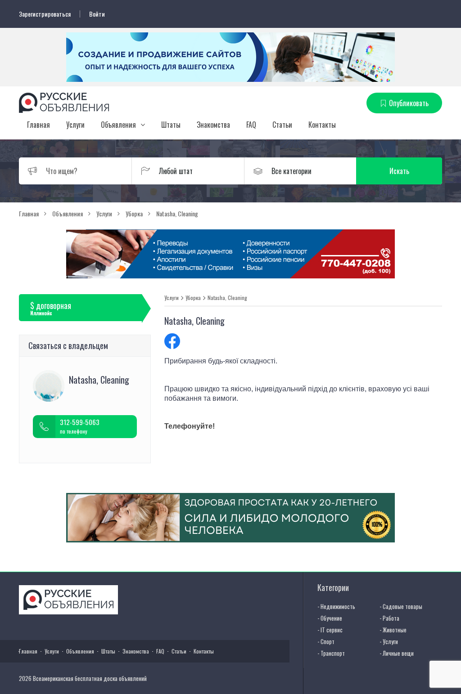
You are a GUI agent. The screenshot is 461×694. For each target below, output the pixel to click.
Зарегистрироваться (45, 14)
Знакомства (213, 124)
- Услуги (389, 641)
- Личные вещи (397, 653)
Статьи (282, 124)
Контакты (322, 124)
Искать (399, 171)
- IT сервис (330, 629)
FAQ (251, 124)
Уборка (193, 297)
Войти (97, 14)
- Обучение (329, 618)
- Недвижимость (336, 606)
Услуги (75, 124)
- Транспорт (331, 653)
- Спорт (325, 641)
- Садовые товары (401, 606)
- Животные (393, 629)
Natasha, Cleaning (227, 297)
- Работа (389, 618)
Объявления (118, 124)
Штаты (171, 124)
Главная (38, 124)
